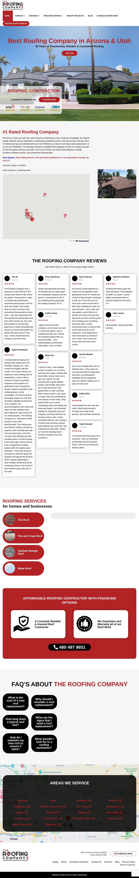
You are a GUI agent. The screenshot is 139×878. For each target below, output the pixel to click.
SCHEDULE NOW (124, 854)
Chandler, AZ (22, 806)
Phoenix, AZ (115, 818)
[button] (65, 216)
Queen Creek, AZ (22, 824)
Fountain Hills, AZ (84, 818)
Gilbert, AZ (115, 800)
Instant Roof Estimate (16, 23)
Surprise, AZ (53, 824)
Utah (53, 800)
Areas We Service (52, 16)
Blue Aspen (73, 875)
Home (7, 16)
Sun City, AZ (84, 806)
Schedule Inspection (107, 16)
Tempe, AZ (84, 812)
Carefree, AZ (22, 818)
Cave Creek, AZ (53, 818)
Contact (19, 16)
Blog (90, 16)
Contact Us (96, 862)
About (64, 862)
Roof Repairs (9, 158)
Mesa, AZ (22, 812)
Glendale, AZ (115, 812)
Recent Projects (75, 16)
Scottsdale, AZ (115, 806)
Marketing (82, 875)
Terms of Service (127, 865)
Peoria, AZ (53, 812)
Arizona (22, 800)
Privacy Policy (128, 862)
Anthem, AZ (84, 800)
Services (33, 16)
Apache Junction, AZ (53, 806)
